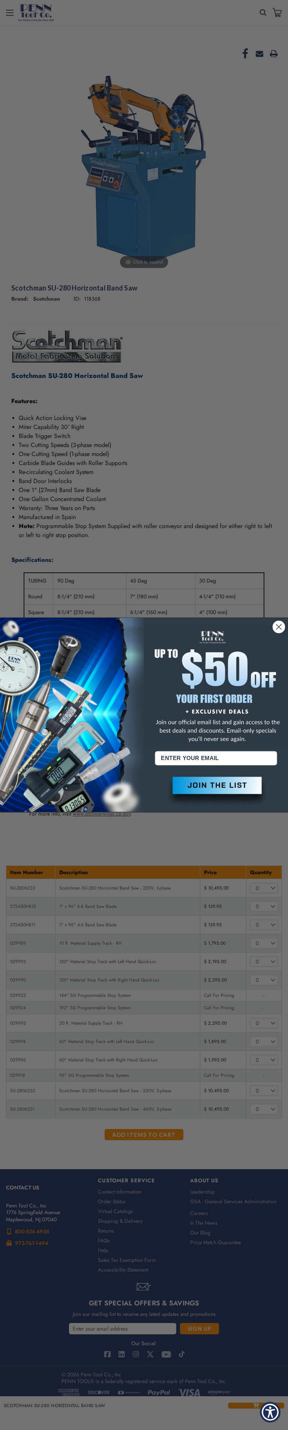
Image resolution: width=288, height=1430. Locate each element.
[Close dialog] (279, 627)
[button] (216, 791)
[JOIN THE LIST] (216, 791)
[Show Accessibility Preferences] (270, 1412)
